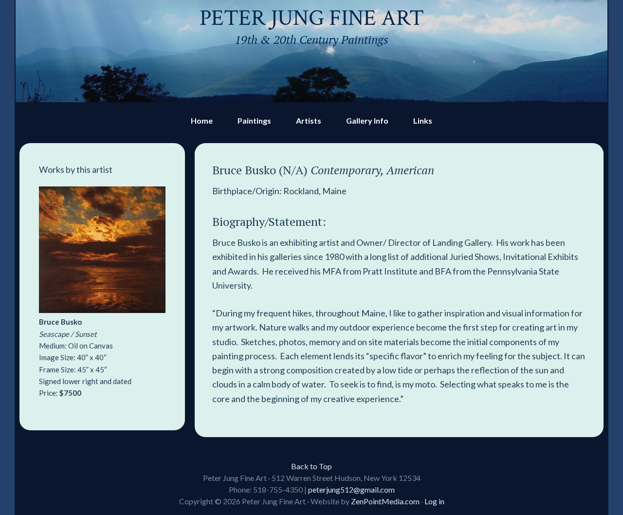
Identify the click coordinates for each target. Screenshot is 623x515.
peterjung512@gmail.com (351, 489)
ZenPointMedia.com (385, 501)
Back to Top (311, 466)
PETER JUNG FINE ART (312, 18)
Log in (434, 501)
